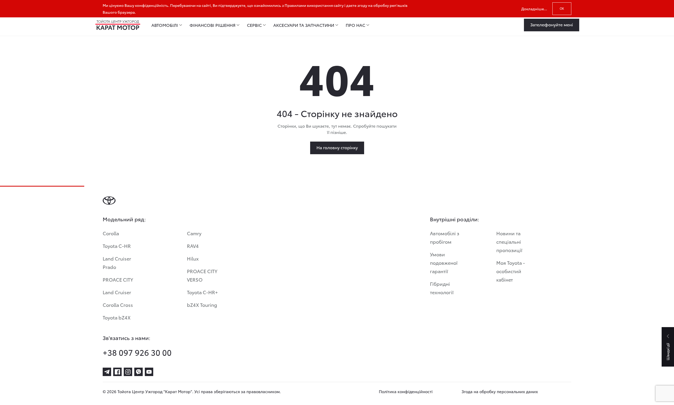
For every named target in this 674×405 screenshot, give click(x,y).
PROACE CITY (118, 279)
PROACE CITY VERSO (202, 275)
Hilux (193, 258)
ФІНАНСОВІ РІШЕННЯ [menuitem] (212, 25)
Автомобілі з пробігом (444, 237)
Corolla (111, 233)
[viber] (138, 372)
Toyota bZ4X (117, 317)
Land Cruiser (117, 292)
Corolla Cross (118, 304)
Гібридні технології (442, 287)
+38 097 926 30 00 (137, 352)
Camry (194, 233)
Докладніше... (534, 8)
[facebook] (117, 372)
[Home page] (118, 25)
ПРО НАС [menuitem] (355, 25)
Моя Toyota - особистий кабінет (510, 271)
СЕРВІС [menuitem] (254, 25)
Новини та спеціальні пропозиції (509, 241)
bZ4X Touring (202, 304)
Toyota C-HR (117, 245)
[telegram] (107, 372)
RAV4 (193, 245)
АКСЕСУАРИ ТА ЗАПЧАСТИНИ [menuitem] (303, 25)
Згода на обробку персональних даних (500, 391)
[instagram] (128, 372)
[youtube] (149, 372)
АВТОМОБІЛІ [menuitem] (164, 25)
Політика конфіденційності (406, 391)
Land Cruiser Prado (117, 262)
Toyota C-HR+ (202, 292)
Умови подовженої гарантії (444, 262)
